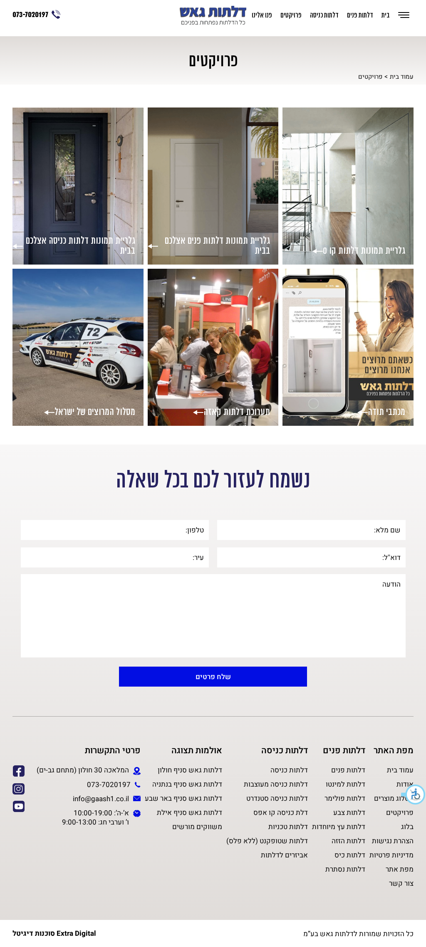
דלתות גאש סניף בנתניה (187, 784)
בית (385, 15)
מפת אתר (400, 869)
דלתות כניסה (324, 15)
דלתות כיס (349, 855)
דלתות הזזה (348, 840)
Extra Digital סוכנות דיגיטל (54, 933)
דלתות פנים (360, 15)
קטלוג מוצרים (394, 798)
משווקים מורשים (197, 826)
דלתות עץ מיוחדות (338, 826)
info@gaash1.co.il (101, 798)
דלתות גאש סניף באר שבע (183, 798)
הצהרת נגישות (393, 840)
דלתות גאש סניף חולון (190, 770)
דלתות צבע (349, 812)
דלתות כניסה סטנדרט (277, 798)
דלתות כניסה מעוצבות (276, 784)
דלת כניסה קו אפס (280, 812)
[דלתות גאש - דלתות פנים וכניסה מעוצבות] (213, 16)
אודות (405, 784)
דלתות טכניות (288, 826)
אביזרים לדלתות (284, 855)
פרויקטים (291, 15)
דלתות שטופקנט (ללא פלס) (267, 840)
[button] (413, 794)
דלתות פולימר (344, 798)
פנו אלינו (262, 15)
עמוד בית (402, 76)
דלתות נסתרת (345, 869)
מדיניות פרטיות (391, 855)
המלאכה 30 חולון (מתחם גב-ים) (83, 770)
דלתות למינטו (345, 784)
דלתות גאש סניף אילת (189, 812)
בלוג (407, 826)
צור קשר (401, 883)
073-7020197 (30, 15)
